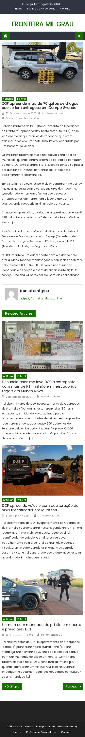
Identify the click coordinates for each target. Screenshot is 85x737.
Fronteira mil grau (43, 24)
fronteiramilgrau (52, 113)
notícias (8, 98)
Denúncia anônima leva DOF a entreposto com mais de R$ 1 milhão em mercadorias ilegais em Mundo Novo (39, 386)
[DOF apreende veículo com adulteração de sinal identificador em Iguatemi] (42, 470)
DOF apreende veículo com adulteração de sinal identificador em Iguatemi (40, 508)
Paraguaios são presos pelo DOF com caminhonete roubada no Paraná (74, 686)
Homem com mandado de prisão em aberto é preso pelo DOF (41, 627)
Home (18, 8)
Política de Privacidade (41, 8)
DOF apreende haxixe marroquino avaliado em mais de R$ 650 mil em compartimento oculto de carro (14, 686)
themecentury (68, 726)
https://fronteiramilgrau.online (41, 298)
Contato (65, 8)
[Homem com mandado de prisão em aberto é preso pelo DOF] (42, 589)
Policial (21, 98)
